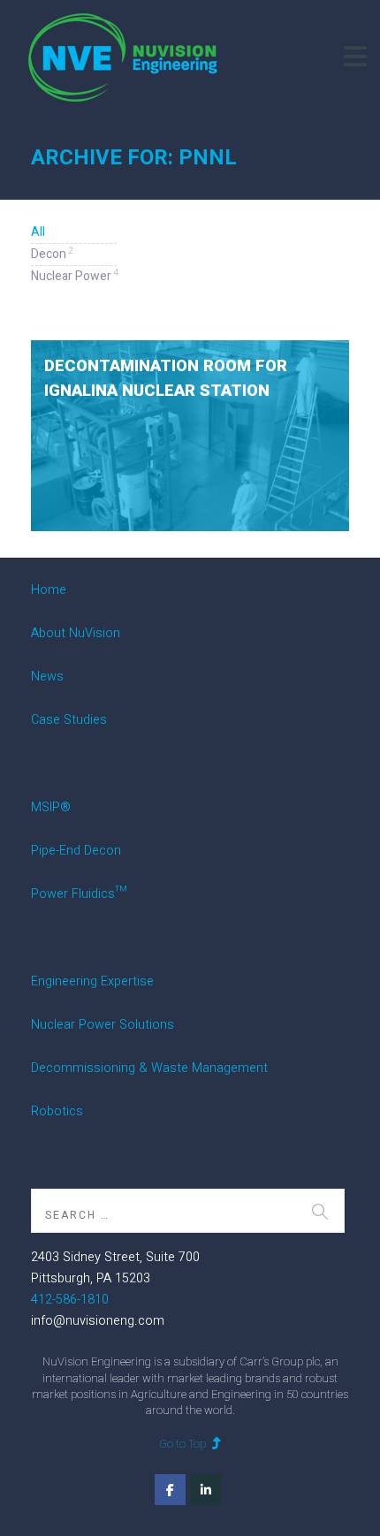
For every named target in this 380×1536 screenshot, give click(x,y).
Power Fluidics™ (78, 894)
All (38, 232)
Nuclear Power (74, 275)
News (47, 676)
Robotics (57, 1111)
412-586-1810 (70, 1299)
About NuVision (75, 633)
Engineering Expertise (92, 981)
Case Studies (69, 720)
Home (48, 590)
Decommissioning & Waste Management (149, 1068)
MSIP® (51, 807)
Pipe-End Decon (76, 850)
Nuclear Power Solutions (102, 1024)
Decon (52, 253)
